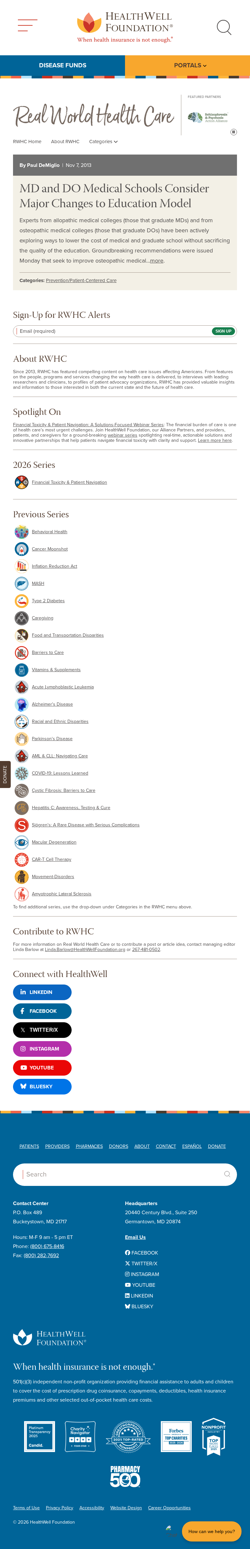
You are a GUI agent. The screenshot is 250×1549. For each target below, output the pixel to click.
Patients (29, 1146)
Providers (57, 1146)
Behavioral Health (49, 532)
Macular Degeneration (54, 842)
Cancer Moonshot (50, 549)
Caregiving (42, 618)
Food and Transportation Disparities (68, 635)
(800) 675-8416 (47, 1246)
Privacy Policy (59, 1508)
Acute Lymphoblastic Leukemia (63, 687)
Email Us (135, 1237)
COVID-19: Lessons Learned (60, 773)
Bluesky (41, 1086)
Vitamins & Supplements (56, 670)
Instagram (44, 1049)
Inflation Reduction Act (54, 566)
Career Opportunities (169, 1508)
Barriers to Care (48, 652)
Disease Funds (62, 65)
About (142, 1146)
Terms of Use (26, 1508)
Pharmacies (89, 1146)
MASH (38, 583)
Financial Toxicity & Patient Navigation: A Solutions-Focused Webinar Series (88, 425)
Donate (217, 1146)
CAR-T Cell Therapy (51, 859)
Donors (118, 1146)
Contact (166, 1146)
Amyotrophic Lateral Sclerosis (61, 894)
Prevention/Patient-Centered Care (81, 280)
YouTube (42, 1068)
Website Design (126, 1508)
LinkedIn (41, 992)
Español (192, 1146)
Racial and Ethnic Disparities (60, 721)
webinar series (122, 435)
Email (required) (37, 331)
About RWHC (65, 141)
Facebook (43, 1011)
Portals (187, 65)
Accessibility (91, 1508)
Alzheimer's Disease (52, 704)
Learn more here (215, 440)
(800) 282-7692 (41, 1255)
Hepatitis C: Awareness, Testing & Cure (71, 807)
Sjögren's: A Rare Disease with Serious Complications (86, 825)
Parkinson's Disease (52, 738)
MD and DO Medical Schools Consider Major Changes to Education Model (114, 197)
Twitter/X (44, 1030)
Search (227, 1174)
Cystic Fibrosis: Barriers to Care (63, 790)
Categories (101, 141)
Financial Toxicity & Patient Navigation (69, 482)
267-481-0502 (146, 949)
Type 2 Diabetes (48, 601)
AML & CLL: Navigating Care (60, 756)
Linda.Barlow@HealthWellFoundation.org (85, 949)
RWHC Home (27, 141)
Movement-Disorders (53, 876)
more (156, 260)
